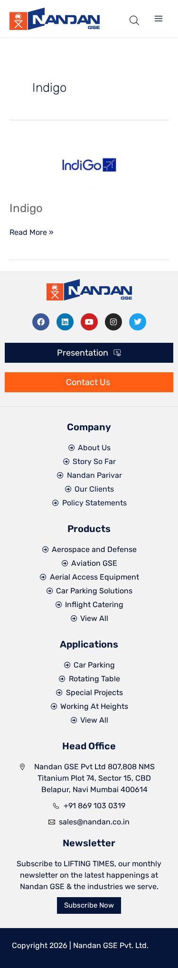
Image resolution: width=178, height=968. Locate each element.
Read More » (31, 232)
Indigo (26, 208)
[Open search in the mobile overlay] (134, 18)
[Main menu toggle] (159, 19)
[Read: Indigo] (89, 164)
